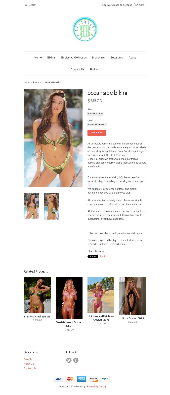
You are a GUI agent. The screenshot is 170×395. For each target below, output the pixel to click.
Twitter (69, 360)
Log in (105, 4)
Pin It (102, 256)
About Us (29, 363)
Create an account (122, 4)
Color (90, 120)
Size (89, 109)
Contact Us (30, 368)
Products (37, 82)
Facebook (76, 360)
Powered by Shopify (96, 386)
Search (28, 359)
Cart (141, 4)
